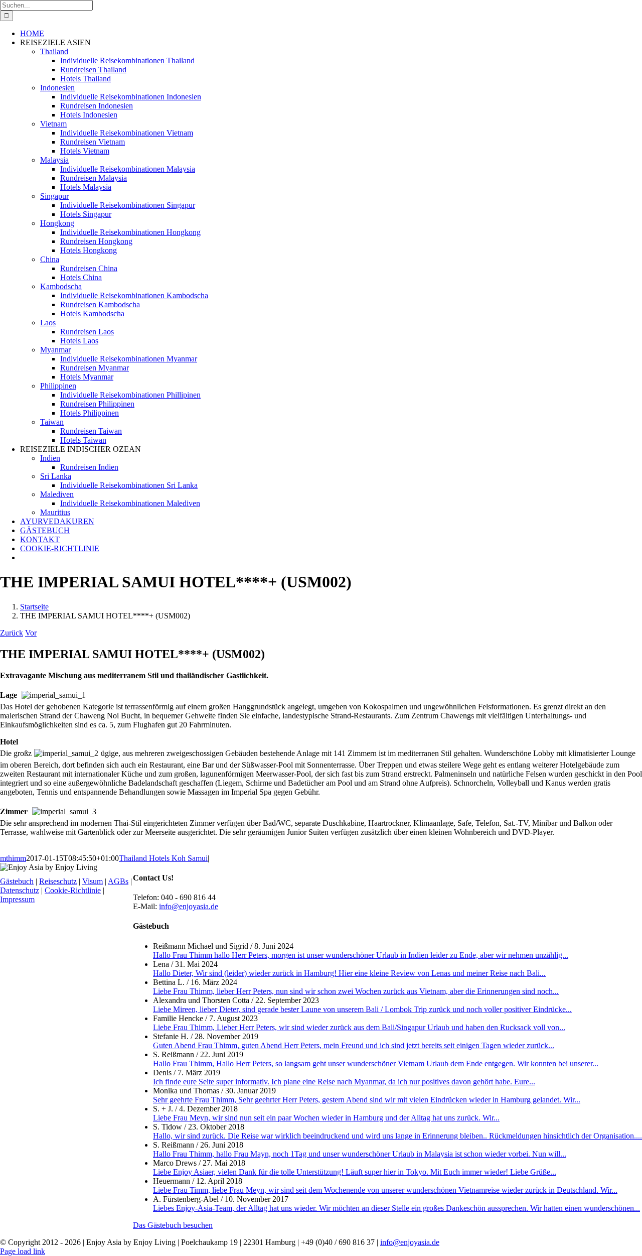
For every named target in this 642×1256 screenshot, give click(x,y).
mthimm (13, 858)
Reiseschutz (58, 881)
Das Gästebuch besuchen (173, 1225)
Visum (92, 881)
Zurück (11, 633)
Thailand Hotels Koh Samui (163, 858)
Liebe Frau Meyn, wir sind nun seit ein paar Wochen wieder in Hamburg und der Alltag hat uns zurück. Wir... (326, 1117)
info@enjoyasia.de (188, 906)
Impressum (17, 899)
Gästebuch (17, 881)
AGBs (118, 881)
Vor (31, 633)
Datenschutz (19, 890)
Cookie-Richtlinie (73, 890)
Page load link (22, 1251)
